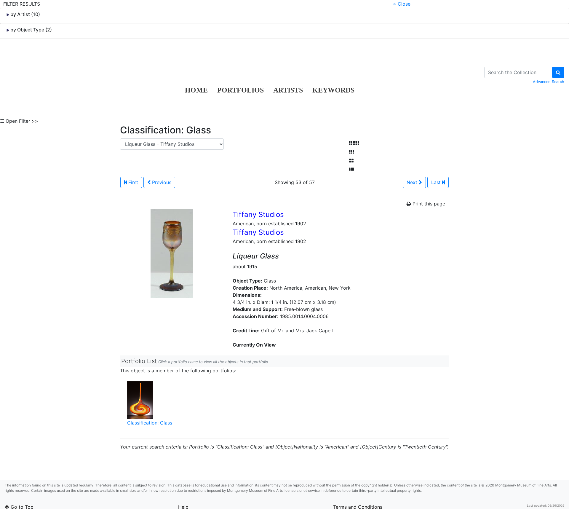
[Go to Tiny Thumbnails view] (354, 142)
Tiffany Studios (258, 214)
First (132, 182)
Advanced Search (548, 81)
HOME (196, 90)
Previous (161, 182)
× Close (401, 4)
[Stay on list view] (351, 169)
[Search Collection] (558, 72)
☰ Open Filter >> (19, 121)
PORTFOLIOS (240, 90)
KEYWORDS (333, 90)
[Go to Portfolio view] (351, 160)
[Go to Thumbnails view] (351, 151)
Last (436, 182)
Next (413, 182)
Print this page (428, 204)
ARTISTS (288, 90)
